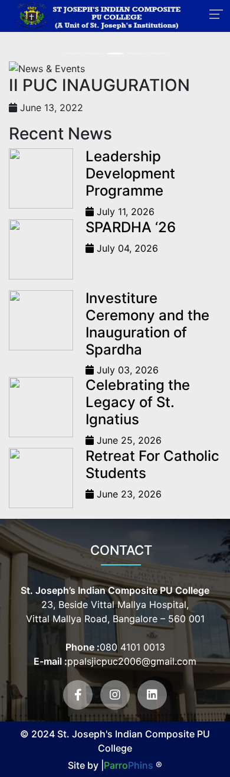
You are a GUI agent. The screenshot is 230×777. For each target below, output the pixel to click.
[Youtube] (115, 695)
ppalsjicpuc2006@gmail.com (131, 661)
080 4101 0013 (132, 647)
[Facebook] (78, 695)
